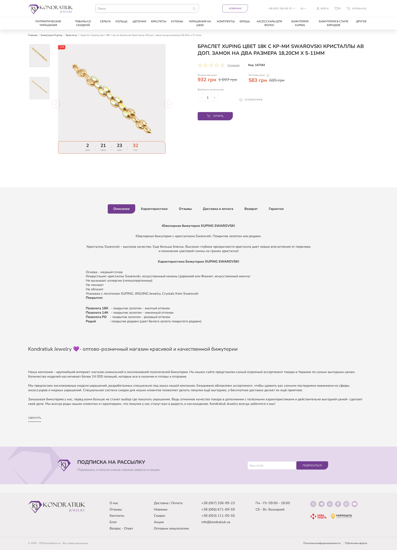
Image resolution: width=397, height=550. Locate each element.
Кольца (122, 21)
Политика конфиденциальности (322, 543)
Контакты (117, 515)
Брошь (245, 21)
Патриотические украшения (48, 23)
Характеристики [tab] (154, 209)
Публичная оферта (356, 543)
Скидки (159, 515)
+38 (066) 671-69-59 (218, 509)
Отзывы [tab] (185, 209)
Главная (32, 35)
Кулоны (177, 21)
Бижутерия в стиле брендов (333, 23)
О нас (114, 503)
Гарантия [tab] (276, 209)
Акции (159, 522)
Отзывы (116, 509)
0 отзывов (234, 65)
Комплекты (226, 21)
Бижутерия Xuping (300, 23)
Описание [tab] (121, 209)
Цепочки (139, 21)
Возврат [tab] (251, 209)
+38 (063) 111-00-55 (218, 515)
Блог (113, 522)
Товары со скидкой (83, 23)
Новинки (235, 8)
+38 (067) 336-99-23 (218, 503)
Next (168, 104)
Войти (325, 8)
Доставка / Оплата (168, 503)
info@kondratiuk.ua (215, 522)
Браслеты (158, 21)
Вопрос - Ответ (121, 528)
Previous (56, 104)
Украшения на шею (200, 23)
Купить (218, 116)
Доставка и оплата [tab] (218, 209)
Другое (361, 21)
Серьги (105, 21)
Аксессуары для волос (269, 23)
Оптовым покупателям (171, 528)
